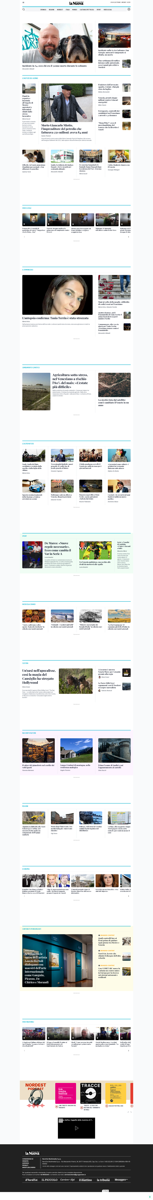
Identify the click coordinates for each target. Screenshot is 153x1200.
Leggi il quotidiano (116, 2)
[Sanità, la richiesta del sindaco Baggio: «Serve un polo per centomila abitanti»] (62, 156)
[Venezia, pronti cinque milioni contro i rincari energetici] (126, 101)
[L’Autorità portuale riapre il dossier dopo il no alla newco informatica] (82, 880)
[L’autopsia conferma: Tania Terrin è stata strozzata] (57, 295)
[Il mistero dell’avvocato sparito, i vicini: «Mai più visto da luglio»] (126, 88)
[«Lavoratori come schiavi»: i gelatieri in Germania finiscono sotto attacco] (119, 455)
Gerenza (25, 1163)
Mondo (74, 10)
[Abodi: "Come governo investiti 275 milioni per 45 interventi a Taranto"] (82, 1033)
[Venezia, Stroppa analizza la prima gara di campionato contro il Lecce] (58, 219)
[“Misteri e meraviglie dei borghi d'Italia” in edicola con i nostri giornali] (90, 616)
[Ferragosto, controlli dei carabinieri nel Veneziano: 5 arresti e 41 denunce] (126, 114)
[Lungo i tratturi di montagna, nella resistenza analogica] (76, 750)
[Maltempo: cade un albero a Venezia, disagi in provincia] (62, 486)
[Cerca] (23, 9)
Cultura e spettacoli (87, 10)
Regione (51, 10)
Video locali (108, 10)
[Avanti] (129, 237)
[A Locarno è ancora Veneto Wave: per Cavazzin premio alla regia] (126, 672)
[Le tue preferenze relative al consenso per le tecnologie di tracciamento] (150, 1197)
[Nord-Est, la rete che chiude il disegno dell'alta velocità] (126, 956)
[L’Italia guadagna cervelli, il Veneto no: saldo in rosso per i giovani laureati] (90, 455)
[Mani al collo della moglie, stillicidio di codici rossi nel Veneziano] (114, 287)
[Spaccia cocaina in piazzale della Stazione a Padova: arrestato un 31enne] (33, 486)
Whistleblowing (28, 1167)
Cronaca (43, 10)
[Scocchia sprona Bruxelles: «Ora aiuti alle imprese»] (107, 880)
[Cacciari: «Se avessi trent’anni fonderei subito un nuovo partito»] (119, 486)
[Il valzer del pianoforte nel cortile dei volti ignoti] (38, 750)
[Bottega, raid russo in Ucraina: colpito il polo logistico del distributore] (90, 817)
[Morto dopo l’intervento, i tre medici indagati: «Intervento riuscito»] (62, 817)
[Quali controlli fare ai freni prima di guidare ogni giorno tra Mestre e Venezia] (126, 941)
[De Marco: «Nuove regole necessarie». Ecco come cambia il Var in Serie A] (32, 555)
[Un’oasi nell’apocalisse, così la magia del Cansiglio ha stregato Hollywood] (76, 681)
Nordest (60, 10)
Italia (68, 10)
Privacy (25, 1165)
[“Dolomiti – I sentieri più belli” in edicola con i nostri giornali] (62, 616)
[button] (76, 1128)
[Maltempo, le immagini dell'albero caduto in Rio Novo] (107, 219)
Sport (99, 10)
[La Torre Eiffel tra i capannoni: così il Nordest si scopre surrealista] (126, 686)
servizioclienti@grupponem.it (75, 1175)
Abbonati (123, 2)
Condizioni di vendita (27, 1160)
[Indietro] (24, 237)
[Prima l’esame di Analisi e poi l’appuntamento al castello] (114, 750)
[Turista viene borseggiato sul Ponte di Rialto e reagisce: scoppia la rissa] (82, 219)
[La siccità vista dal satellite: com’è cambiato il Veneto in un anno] (114, 385)
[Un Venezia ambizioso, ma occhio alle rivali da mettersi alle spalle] (95, 550)
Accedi (128, 2)
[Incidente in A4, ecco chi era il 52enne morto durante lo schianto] (57, 43)
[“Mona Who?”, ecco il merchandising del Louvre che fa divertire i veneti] (126, 126)
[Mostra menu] (23, 2)
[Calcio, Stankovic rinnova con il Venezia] (119, 156)
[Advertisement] (76, 15)
